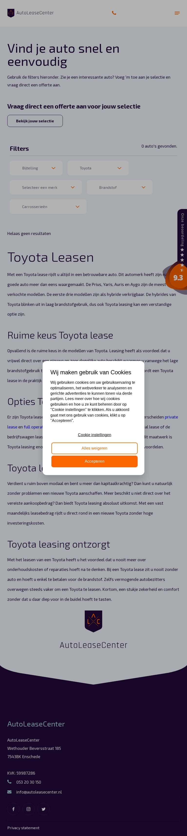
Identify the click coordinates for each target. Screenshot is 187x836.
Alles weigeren (94, 448)
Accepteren (94, 461)
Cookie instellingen (94, 435)
